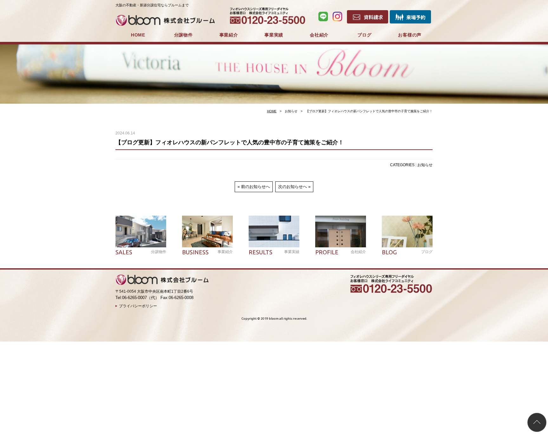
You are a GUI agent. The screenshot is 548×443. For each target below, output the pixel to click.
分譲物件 (183, 34)
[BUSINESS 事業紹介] (207, 231)
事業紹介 (228, 34)
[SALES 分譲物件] (140, 231)
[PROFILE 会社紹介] (340, 231)
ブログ (364, 34)
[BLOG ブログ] (407, 231)
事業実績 (273, 34)
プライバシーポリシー (138, 306)
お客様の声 (409, 34)
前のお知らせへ (255, 186)
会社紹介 (319, 34)
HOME (138, 34)
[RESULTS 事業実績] (274, 231)
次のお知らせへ (292, 186)
